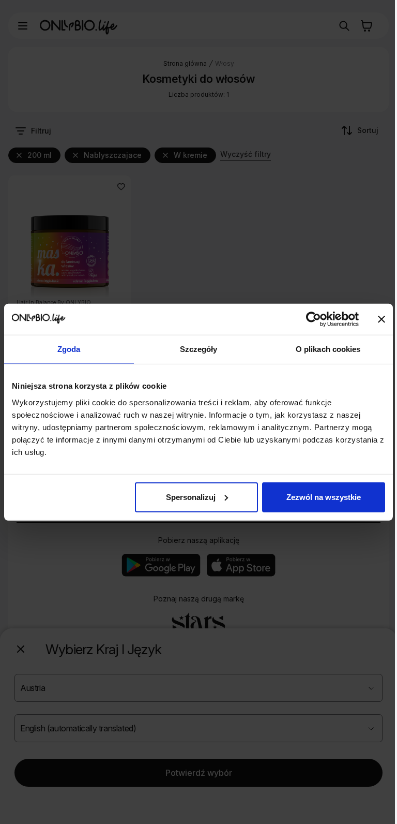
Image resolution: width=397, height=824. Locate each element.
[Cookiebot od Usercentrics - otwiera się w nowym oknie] (313, 319)
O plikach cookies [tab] (328, 349)
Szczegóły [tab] (199, 349)
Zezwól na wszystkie (323, 496)
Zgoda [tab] (69, 349)
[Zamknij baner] (381, 319)
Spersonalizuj (191, 496)
